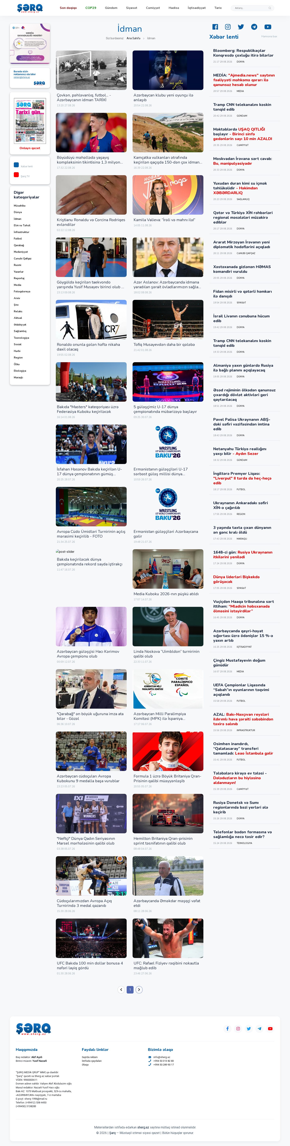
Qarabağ (19, 245)
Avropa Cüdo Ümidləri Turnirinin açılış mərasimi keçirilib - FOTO (91, 534)
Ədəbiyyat (20, 324)
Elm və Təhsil (22, 225)
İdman (17, 219)
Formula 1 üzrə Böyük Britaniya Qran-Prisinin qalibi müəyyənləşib (167, 779)
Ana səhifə (133, 38)
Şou (16, 305)
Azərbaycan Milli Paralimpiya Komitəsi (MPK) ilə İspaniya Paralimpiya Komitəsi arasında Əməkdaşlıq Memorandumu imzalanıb (168, 721)
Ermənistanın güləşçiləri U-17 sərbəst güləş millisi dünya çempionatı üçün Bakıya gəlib (161, 474)
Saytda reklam (90, 1057)
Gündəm (111, 8)
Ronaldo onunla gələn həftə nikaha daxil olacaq (88, 347)
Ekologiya (20, 371)
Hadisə (174, 8)
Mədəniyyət (21, 252)
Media (17, 285)
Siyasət (131, 8)
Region (18, 357)
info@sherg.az (161, 1057)
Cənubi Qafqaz (22, 258)
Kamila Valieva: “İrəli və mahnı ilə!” (164, 220)
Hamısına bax (269, 36)
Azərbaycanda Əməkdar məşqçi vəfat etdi (167, 903)
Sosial (18, 344)
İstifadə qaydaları (92, 1060)
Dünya (18, 212)
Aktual (18, 318)
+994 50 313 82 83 (163, 1060)
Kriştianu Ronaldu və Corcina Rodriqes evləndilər (91, 222)
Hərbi (17, 351)
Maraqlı (18, 377)
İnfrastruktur (21, 232)
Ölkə (17, 364)
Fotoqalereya (22, 291)
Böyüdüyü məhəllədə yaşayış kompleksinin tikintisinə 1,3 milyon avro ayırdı (88, 162)
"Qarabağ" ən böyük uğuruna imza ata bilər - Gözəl (90, 716)
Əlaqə (85, 1064)
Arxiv (17, 298)
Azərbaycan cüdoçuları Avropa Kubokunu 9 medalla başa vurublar (88, 779)
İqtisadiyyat (197, 8)
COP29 (90, 8)
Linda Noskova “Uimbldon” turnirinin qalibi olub (166, 654)
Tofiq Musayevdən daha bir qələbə (164, 344)
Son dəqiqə (68, 8)
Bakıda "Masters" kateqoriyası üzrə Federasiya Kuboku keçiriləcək (88, 409)
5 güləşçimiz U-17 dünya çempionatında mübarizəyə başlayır (165, 409)
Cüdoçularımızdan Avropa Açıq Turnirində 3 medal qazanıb (84, 903)
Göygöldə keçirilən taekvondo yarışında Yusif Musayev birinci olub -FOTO (90, 287)
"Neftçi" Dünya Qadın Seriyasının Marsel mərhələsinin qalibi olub (86, 841)
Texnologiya (21, 338)
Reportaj (19, 278)
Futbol (18, 238)
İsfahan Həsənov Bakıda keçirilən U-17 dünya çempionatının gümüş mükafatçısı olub (89, 474)
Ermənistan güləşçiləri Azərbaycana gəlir (166, 534)
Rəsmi (17, 265)
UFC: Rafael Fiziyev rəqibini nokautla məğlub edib (166, 966)
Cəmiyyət (153, 8)
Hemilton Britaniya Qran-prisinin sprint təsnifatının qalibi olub (163, 841)
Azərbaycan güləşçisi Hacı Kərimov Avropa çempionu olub (88, 654)
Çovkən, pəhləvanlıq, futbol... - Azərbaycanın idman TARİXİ (84, 98)
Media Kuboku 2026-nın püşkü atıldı (166, 594)
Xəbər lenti (27, 166)
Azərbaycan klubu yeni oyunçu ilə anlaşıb (163, 98)
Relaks (18, 311)
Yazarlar (18, 272)
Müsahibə (19, 206)
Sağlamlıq (20, 331)
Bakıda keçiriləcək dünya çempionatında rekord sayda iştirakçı (89, 562)
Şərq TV (25, 176)
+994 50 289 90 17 (163, 1064)
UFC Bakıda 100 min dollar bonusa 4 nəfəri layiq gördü (90, 966)
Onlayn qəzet (30, 148)
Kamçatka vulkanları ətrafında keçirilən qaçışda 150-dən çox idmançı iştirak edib (168, 162)
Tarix (218, 8)
